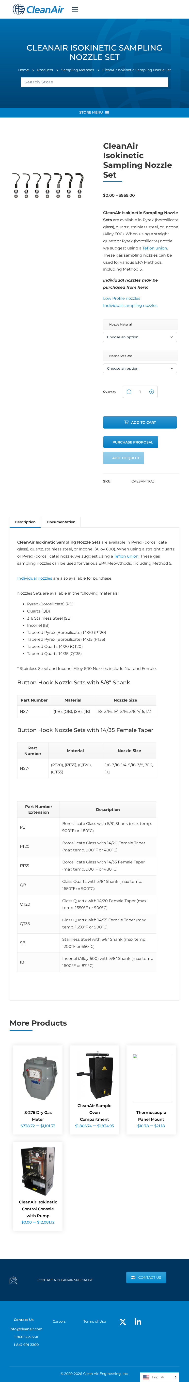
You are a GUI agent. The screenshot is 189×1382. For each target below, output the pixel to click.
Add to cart (143, 422)
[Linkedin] (137, 1322)
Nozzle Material (120, 324)
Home (23, 70)
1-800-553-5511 (26, 1337)
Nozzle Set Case (120, 356)
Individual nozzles (34, 578)
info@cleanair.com (26, 1329)
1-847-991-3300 (26, 1345)
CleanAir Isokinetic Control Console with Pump (38, 1209)
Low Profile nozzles (121, 298)
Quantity (109, 390)
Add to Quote (126, 458)
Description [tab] (25, 522)
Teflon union (154, 248)
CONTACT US (149, 1277)
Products (45, 70)
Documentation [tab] (61, 522)
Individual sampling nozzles (130, 305)
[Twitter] (123, 1322)
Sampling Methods (77, 70)
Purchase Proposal (132, 442)
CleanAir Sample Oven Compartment (94, 1112)
